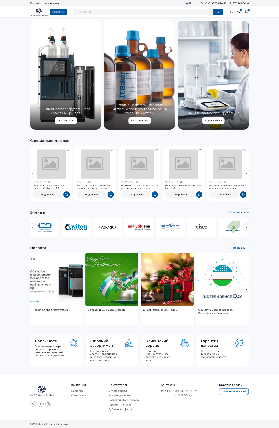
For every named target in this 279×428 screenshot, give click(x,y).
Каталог (57, 11)
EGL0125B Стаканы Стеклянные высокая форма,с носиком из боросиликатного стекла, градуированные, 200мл (93, 187)
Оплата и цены (118, 390)
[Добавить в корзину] (66, 194)
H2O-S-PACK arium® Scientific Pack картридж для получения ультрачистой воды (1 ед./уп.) (227, 187)
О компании (52, 3)
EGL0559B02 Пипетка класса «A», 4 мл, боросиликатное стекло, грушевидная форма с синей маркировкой (139, 187)
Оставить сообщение (234, 391)
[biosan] (44, 227)
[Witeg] (76, 227)
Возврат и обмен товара (124, 400)
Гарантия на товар (120, 404)
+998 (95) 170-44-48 (215, 3)
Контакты (35, 3)
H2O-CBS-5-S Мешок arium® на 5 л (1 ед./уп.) (183, 186)
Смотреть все (237, 212)
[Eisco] (201, 227)
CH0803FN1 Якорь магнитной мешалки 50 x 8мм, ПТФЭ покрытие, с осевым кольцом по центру (49, 187)
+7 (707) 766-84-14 (239, 3)
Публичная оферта (120, 409)
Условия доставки (120, 395)
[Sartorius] (107, 227)
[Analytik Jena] (138, 227)
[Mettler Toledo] (233, 227)
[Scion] (170, 227)
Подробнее (47, 194)
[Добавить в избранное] (68, 150)
